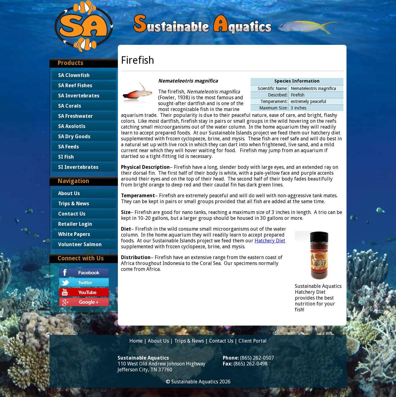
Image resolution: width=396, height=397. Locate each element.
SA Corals (69, 106)
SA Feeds (68, 147)
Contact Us (71, 214)
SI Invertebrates (78, 167)
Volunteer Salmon (80, 244)
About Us (69, 193)
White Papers (74, 234)
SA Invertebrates (78, 96)
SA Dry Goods (74, 136)
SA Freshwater (75, 116)
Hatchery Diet (270, 241)
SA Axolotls (71, 126)
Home (136, 341)
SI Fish (66, 157)
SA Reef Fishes (75, 85)
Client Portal (253, 341)
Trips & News (73, 204)
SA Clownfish (74, 75)
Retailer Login (75, 224)
